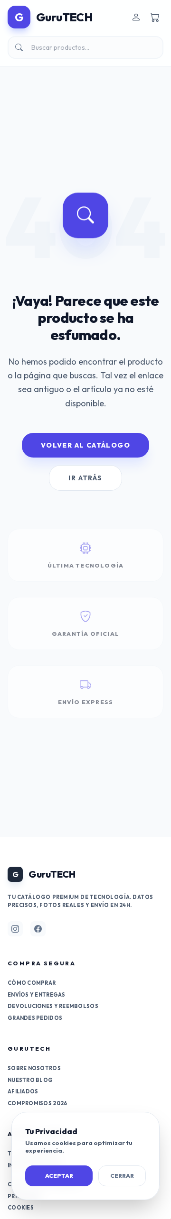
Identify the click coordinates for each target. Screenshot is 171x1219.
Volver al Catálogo (85, 445)
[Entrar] (135, 17)
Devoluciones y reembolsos (53, 1006)
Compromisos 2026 (37, 1103)
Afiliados (23, 1091)
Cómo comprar (32, 983)
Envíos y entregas (37, 994)
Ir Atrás (85, 478)
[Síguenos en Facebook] (38, 928)
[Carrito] (154, 17)
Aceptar (59, 1175)
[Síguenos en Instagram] (15, 928)
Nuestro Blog (30, 1080)
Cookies (21, 1207)
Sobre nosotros (34, 1068)
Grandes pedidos (35, 1018)
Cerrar (122, 1175)
